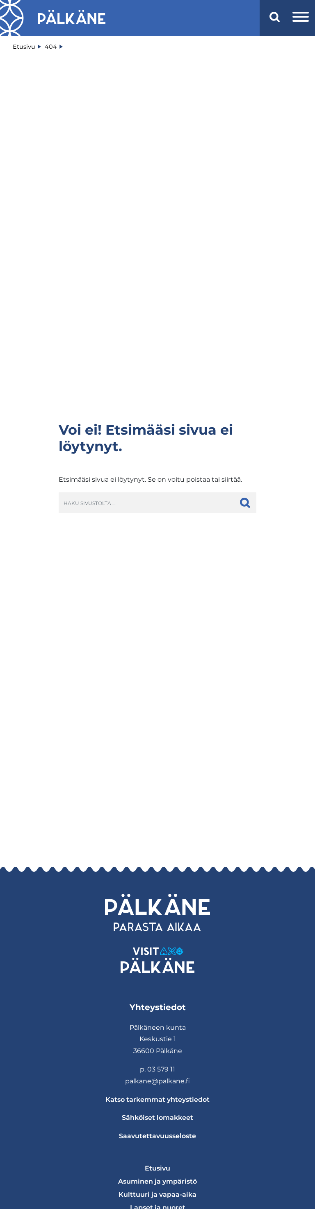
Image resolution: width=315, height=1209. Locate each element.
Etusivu (157, 1168)
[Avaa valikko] (300, 18)
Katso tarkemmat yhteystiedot (157, 1099)
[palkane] (71, 18)
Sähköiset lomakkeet (157, 1117)
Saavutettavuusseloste (157, 1136)
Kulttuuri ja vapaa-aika (157, 1194)
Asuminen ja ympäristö (157, 1181)
